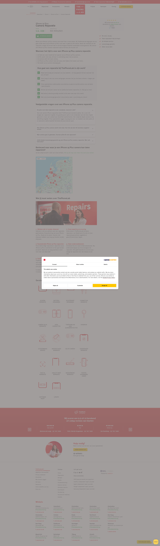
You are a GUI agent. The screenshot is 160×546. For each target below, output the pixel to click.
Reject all (55, 285)
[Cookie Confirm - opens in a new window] (110, 260)
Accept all (104, 285)
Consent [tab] (54, 264)
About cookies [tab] (80, 264)
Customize (80, 285)
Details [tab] (105, 264)
